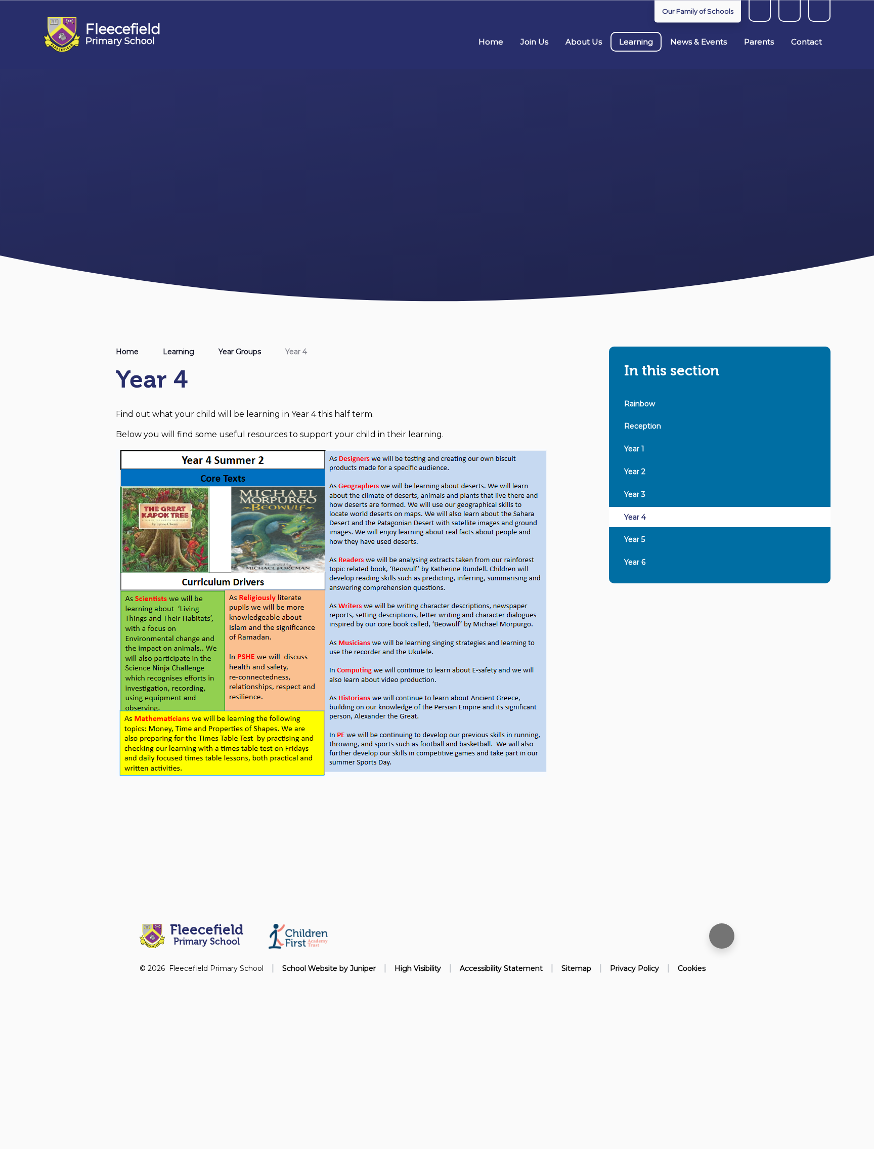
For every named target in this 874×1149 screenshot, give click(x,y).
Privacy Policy (634, 968)
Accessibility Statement (501, 968)
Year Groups (240, 351)
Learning (178, 351)
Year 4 (296, 351)
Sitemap (576, 968)
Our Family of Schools (697, 11)
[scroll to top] (721, 936)
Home (127, 351)
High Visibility (418, 968)
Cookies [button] (692, 968)
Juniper (363, 968)
